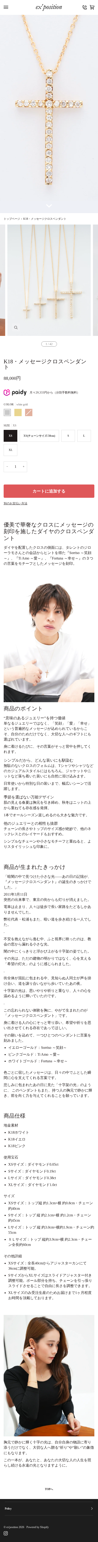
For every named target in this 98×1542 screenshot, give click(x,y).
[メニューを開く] (7, 7)
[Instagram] (6, 1533)
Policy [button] (8, 1508)
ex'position (12, 1527)
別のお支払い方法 (15, 503)
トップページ (12, 218)
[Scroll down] (49, 203)
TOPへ (49, 1489)
